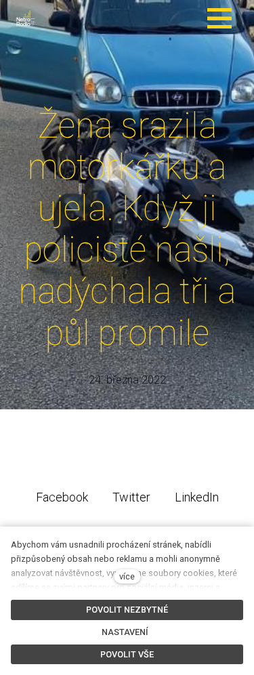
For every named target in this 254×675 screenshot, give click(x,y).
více (127, 576)
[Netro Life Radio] (25, 18)
